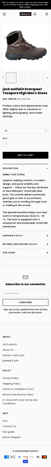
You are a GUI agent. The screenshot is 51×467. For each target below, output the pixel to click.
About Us (8, 349)
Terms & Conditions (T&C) (18, 389)
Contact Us (9, 426)
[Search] (35, 14)
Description (10, 168)
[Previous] (3, 78)
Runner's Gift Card (13, 355)
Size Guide (9, 252)
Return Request (12, 437)
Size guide (8, 431)
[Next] (48, 78)
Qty (5, 138)
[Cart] (47, 14)
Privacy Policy (11, 378)
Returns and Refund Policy (20, 244)
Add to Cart (25, 155)
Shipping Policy (13, 235)
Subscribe (25, 302)
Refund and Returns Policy (18, 394)
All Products (10, 344)
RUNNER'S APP (11, 360)
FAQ (5, 420)
